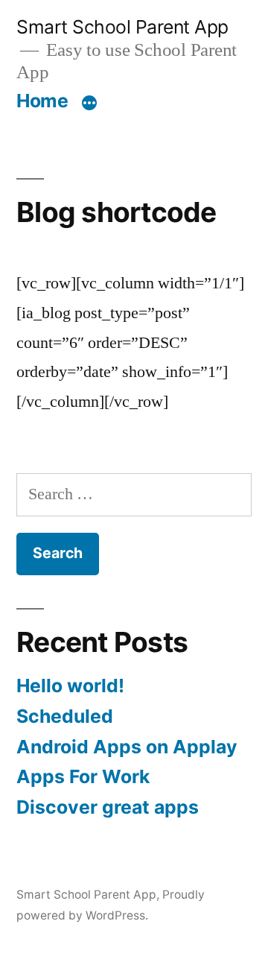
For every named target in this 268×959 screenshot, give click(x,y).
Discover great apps (107, 807)
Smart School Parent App (122, 27)
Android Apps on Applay (126, 746)
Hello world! (70, 685)
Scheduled (64, 716)
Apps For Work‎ (83, 776)
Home (42, 100)
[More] (89, 104)
